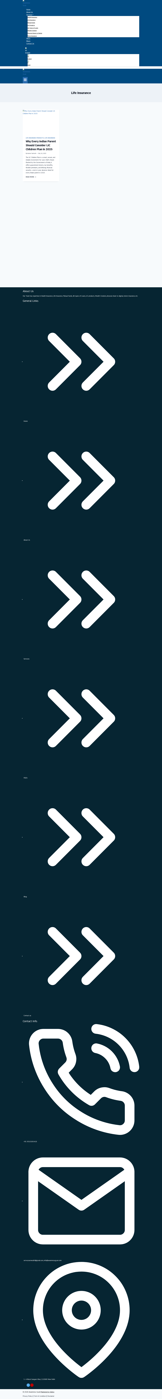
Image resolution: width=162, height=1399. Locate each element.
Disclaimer (50, 1396)
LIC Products (31, 25)
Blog (25, 897)
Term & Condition (40, 1396)
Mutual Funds (31, 22)
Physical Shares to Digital (35, 33)
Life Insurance (32, 20)
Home (28, 10)
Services (26, 659)
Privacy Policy (27, 1396)
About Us (29, 12)
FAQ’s (28, 38)
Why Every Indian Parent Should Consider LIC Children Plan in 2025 (41, 145)
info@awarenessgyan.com (53, 1260)
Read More (31, 177)
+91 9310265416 (30, 1141)
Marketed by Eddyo (47, 1392)
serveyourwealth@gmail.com (33, 1260)
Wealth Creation (32, 30)
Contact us (27, 1015)
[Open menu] (25, 80)
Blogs (28, 41)
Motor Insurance (32, 36)
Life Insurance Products (35, 138)
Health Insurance (32, 17)
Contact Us (30, 43)
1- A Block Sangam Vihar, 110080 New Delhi (39, 1379)
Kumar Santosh (31, 153)
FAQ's (25, 778)
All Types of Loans (33, 28)
